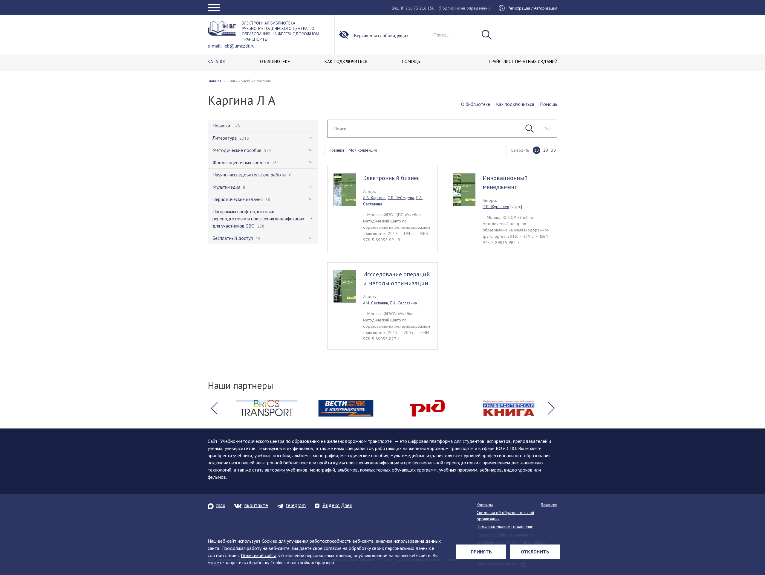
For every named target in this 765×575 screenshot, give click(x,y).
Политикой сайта (258, 555)
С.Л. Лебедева (401, 197)
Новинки (336, 150)
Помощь (548, 104)
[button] (214, 408)
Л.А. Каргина (374, 197)
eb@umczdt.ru (240, 46)
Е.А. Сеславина (403, 303)
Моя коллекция (363, 150)
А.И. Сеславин (375, 303)
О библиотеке (475, 104)
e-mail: (215, 46)
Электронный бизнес (391, 178)
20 (545, 150)
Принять (481, 552)
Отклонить (535, 552)
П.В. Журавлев (496, 206)
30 (553, 150)
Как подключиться (515, 104)
